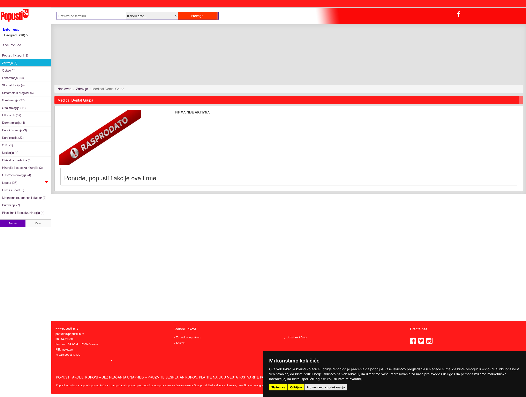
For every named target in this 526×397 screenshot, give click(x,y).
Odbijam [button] (296, 387)
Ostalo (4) (8, 70)
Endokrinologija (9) (14, 130)
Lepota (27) (9, 182)
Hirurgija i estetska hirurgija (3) (22, 167)
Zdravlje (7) (9, 62)
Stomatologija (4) (13, 85)
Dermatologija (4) (13, 122)
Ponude (13, 223)
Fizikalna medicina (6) (16, 160)
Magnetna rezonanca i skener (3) (24, 197)
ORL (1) (7, 145)
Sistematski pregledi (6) (18, 92)
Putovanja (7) (11, 205)
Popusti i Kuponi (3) (15, 55)
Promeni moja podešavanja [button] (326, 387)
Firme (38, 223)
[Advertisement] (177, 54)
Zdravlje (82, 88)
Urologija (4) (10, 152)
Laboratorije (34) (13, 77)
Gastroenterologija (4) (16, 175)
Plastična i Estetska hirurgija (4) (23, 212)
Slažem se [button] (278, 387)
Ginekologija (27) (13, 100)
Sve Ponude (12, 45)
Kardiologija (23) (13, 137)
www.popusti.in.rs (66, 328)
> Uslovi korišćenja (295, 337)
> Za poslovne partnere (187, 337)
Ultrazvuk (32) (11, 115)
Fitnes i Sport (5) (13, 190)
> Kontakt (179, 343)
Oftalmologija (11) (14, 107)
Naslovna (65, 88)
